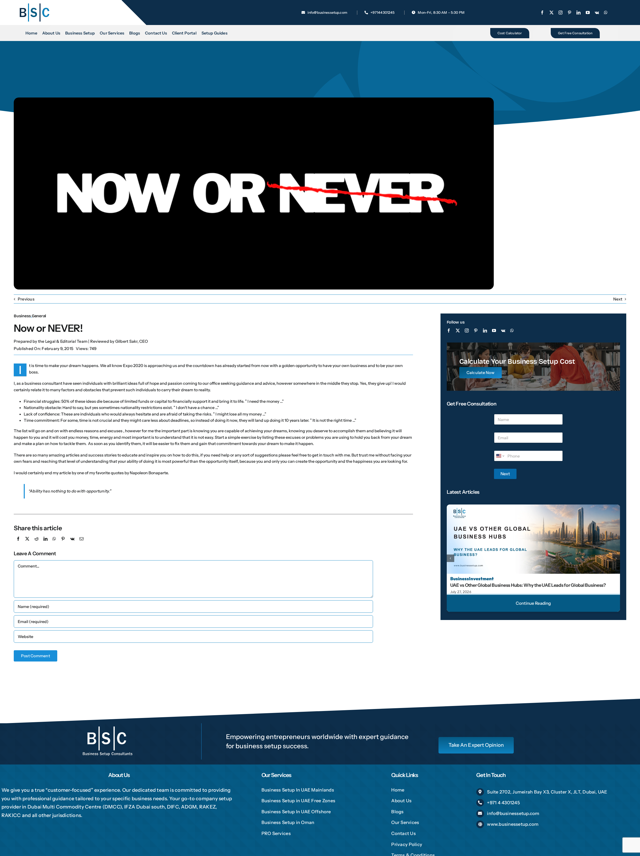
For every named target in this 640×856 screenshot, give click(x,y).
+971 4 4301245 (503, 803)
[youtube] (588, 12)
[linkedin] (578, 12)
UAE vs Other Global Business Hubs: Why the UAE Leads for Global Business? (528, 585)
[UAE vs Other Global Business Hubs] (533, 506)
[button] (450, 558)
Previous (26, 299)
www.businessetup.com (512, 824)
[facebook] (542, 12)
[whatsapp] (606, 12)
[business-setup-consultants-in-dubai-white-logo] (107, 725)
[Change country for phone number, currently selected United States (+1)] (500, 455)
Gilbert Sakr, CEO (131, 341)
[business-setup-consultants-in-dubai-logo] (34, 4)
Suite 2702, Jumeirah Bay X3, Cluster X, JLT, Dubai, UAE (547, 792)
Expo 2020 (133, 365)
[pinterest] (570, 12)
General (39, 316)
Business (22, 316)
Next (617, 299)
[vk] (597, 12)
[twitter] (552, 12)
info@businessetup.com (513, 813)
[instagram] (560, 12)
